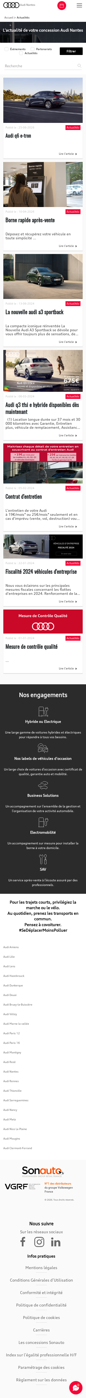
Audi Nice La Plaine (15, 1129)
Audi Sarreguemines (15, 1100)
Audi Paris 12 (11, 1033)
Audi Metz (9, 1119)
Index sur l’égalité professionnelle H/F (41, 1354)
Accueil (9, 17)
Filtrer (71, 51)
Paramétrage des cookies (41, 1367)
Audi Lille (9, 956)
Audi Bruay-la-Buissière (17, 1004)
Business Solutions (43, 795)
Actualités (30, 53)
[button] (79, 5)
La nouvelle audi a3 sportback (34, 312)
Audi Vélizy (10, 1014)
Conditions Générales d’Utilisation (41, 1280)
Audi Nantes (11, 1071)
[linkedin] (57, 1241)
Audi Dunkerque (13, 985)
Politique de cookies (41, 1317)
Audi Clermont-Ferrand (17, 1148)
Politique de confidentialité (41, 1304)
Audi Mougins (11, 1138)
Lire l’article (66, 153)
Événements (17, 49)
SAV (43, 869)
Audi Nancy (10, 1109)
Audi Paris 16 (11, 1042)
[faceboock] (25, 1241)
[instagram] (42, 1241)
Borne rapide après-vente (30, 220)
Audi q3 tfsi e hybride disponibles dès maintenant (42, 407)
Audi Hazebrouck (13, 975)
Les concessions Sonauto (41, 1342)
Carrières (41, 1329)
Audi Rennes (11, 1081)
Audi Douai (10, 995)
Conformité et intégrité (41, 1292)
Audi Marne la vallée (16, 1023)
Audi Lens (9, 966)
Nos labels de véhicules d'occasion (43, 758)
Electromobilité (43, 832)
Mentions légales (41, 1267)
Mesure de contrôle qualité (32, 646)
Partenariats (44, 49)
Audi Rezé (9, 1062)
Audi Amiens (11, 947)
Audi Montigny (12, 1052)
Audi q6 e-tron (18, 135)
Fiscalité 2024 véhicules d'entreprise (41, 571)
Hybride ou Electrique (43, 721)
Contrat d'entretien (24, 496)
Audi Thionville (12, 1090)
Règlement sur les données (41, 1379)
